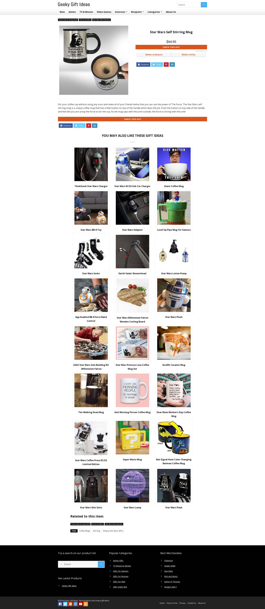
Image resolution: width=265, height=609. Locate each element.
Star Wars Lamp (132, 507)
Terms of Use (172, 603)
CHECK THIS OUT (185, 47)
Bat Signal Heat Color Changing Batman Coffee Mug (173, 461)
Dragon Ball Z (170, 587)
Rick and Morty (171, 576)
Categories (154, 11)
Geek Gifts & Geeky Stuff (68, 20)
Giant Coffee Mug (174, 186)
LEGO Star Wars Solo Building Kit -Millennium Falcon (91, 366)
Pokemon (168, 560)
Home (162, 603)
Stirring (96, 531)
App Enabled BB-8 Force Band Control (91, 319)
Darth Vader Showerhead (132, 273)
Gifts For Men (119, 581)
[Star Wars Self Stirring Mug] (93, 60)
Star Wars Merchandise (101, 20)
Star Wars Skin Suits (91, 507)
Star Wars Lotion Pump (174, 273)
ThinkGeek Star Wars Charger (91, 186)
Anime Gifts (118, 560)
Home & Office (85, 20)
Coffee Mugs (84, 531)
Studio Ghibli (169, 566)
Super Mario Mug (132, 459)
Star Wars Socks (91, 273)
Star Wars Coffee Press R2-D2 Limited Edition (91, 462)
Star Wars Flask (173, 507)
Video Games (104, 11)
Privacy (182, 603)
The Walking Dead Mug (91, 412)
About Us (171, 11)
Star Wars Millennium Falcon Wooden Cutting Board (132, 319)
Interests (120, 11)
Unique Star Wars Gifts (113, 531)
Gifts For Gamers (120, 571)
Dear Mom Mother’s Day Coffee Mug (174, 414)
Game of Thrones (172, 581)
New (62, 11)
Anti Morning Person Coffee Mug (132, 412)
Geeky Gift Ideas (69, 586)
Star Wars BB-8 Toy (91, 229)
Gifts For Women (120, 576)
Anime (72, 11)
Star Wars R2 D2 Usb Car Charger (132, 186)
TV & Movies (86, 11)
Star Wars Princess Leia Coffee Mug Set (132, 366)
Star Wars (168, 571)
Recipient (136, 11)
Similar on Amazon (153, 55)
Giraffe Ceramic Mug (173, 364)
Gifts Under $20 (120, 587)
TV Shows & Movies (122, 566)
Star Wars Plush (173, 317)
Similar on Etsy (188, 55)
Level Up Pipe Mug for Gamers (174, 229)
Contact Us (191, 603)
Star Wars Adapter (132, 229)
